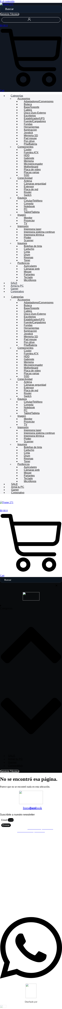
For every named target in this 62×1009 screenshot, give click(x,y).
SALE (14, 283)
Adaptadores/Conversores (38, 101)
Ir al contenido (7, 1)
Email (4, 820)
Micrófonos (30, 280)
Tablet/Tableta (32, 212)
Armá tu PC (17, 285)
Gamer (14, 288)
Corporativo (17, 291)
